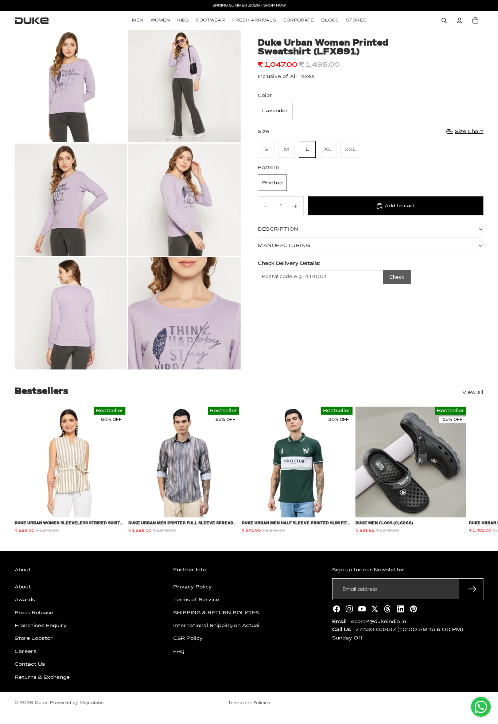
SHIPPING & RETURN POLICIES (216, 612)
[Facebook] (336, 608)
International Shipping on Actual (216, 625)
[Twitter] (374, 608)
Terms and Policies (249, 703)
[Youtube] (362, 608)
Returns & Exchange (42, 677)
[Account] (459, 20)
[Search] (444, 20)
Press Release (34, 612)
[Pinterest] (413, 608)
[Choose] (114, 506)
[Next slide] (475, 470)
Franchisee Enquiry (41, 625)
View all (472, 392)
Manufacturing (284, 245)
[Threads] (387, 608)
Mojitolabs (91, 703)
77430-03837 (376, 629)
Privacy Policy (192, 587)
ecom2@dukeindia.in (378, 621)
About (23, 587)
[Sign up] (472, 589)
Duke (41, 703)
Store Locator (34, 638)
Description (278, 229)
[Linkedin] (400, 608)
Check (396, 277)
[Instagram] (349, 608)
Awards (25, 599)
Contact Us (30, 664)
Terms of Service (196, 599)
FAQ (178, 651)
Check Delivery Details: (289, 263)
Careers (25, 651)
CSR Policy (188, 638)
